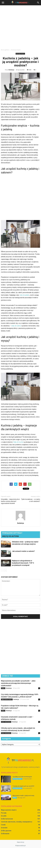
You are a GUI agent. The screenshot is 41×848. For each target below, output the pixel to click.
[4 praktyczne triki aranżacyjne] (6, 779)
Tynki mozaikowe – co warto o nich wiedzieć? (30, 500)
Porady (3, 813)
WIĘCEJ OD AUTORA (10, 536)
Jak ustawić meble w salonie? (23, 551)
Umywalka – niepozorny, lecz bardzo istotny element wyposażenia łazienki (10, 501)
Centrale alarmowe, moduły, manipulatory (16, 822)
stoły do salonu (16, 326)
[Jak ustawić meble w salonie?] (6, 553)
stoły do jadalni (24, 295)
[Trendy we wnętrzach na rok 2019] (6, 788)
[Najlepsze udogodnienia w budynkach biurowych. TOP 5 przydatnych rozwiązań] (6, 563)
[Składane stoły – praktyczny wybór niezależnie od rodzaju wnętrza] (6, 544)
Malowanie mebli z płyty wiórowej (23, 795)
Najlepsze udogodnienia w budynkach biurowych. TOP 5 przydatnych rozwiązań (23, 563)
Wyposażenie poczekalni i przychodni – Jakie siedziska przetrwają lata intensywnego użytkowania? (18, 683)
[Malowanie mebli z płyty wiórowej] (6, 797)
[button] (38, 2)
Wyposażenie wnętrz (7, 699)
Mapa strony (20, 842)
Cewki (3, 825)
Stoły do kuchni (18, 442)
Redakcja (11, 69)
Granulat (4, 828)
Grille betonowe (7, 819)
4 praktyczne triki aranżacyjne (22, 776)
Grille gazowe (6, 831)
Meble (3, 688)
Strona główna (5, 50)
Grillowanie (5, 834)
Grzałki (3, 816)
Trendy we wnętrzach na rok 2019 (23, 786)
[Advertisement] (20, 26)
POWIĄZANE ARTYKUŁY (12, 533)
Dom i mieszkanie (6, 722)
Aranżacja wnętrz (20, 53)
